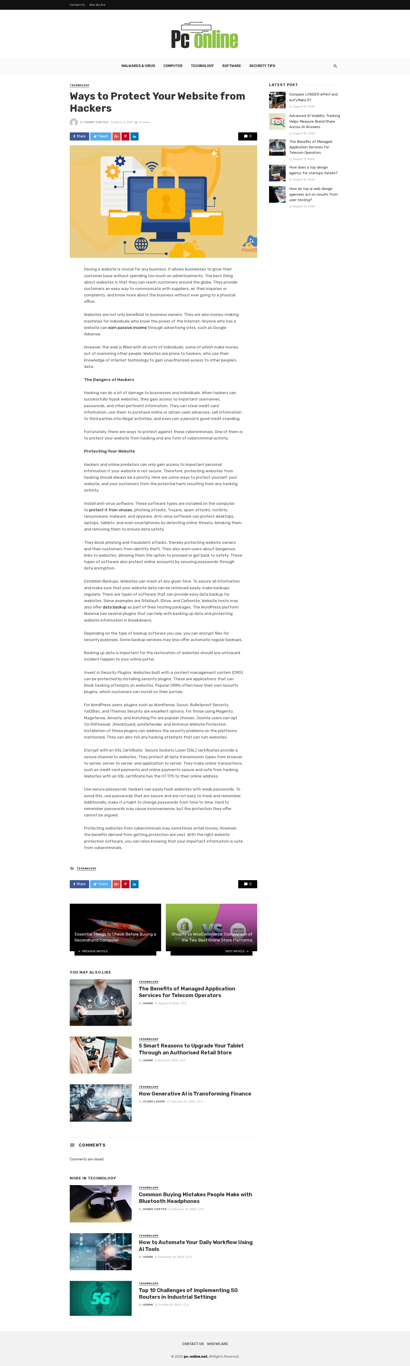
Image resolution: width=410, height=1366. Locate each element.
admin (148, 1003)
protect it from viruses (110, 509)
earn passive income (127, 327)
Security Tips (262, 66)
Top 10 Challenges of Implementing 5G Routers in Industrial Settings (188, 1293)
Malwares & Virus (138, 66)
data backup (114, 607)
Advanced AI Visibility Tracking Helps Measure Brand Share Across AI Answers (314, 121)
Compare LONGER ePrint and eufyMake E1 (313, 97)
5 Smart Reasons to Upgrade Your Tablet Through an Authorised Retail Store (191, 1049)
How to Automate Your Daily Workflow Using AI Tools (196, 1245)
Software (231, 66)
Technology (202, 66)
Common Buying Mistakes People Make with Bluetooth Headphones (195, 1198)
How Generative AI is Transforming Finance (195, 1094)
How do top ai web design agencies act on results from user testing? (313, 194)
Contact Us (77, 4)
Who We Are (97, 4)
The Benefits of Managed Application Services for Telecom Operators (187, 992)
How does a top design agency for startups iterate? (313, 170)
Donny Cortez (96, 122)
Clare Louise (154, 1101)
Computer (172, 66)
